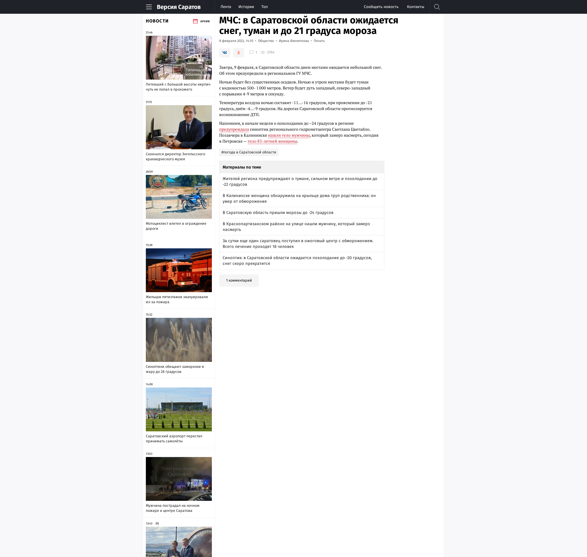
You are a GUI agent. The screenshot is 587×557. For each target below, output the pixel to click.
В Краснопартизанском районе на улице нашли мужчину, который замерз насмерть (296, 226)
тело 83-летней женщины (272, 141)
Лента (226, 6)
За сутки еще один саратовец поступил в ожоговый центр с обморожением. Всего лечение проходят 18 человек (298, 243)
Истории (246, 6)
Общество (266, 41)
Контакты (415, 6)
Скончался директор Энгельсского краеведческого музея (175, 156)
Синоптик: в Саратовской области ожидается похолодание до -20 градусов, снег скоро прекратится (297, 260)
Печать (319, 41)
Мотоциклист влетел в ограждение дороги (176, 226)
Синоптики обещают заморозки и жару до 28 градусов (175, 369)
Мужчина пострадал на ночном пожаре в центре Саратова (172, 508)
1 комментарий (239, 280)
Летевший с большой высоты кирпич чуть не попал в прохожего (178, 86)
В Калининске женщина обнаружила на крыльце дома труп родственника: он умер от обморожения (299, 198)
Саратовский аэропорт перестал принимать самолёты (174, 438)
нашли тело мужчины (289, 135)
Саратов (179, 7)
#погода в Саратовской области (249, 152)
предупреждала (234, 129)
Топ (264, 6)
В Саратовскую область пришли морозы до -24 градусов (278, 212)
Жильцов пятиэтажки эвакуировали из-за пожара (177, 299)
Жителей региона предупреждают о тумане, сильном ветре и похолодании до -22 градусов (300, 181)
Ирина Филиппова (294, 41)
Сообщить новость (381, 6)
